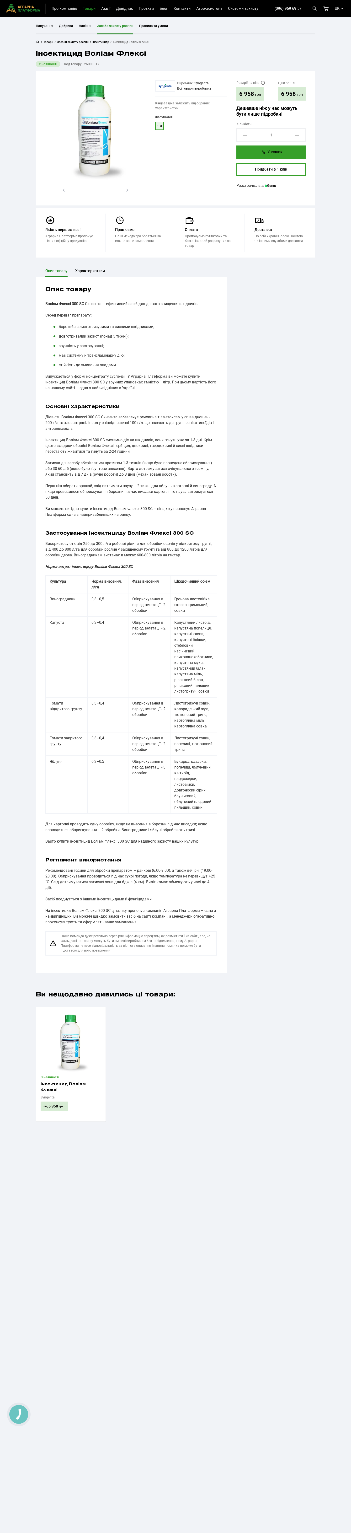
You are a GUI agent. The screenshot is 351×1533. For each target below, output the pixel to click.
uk (337, 8)
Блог (164, 8)
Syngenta (201, 83)
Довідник (124, 8)
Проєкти (146, 8)
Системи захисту (243, 8)
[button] (64, 190)
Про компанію (64, 8)
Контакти (182, 8)
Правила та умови (153, 26)
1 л (159, 126)
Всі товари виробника (194, 88)
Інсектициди (100, 42)
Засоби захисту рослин (115, 26)
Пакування (44, 26)
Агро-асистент (209, 8)
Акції (105, 8)
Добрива (66, 26)
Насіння (85, 26)
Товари (89, 8)
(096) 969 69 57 (288, 8)
